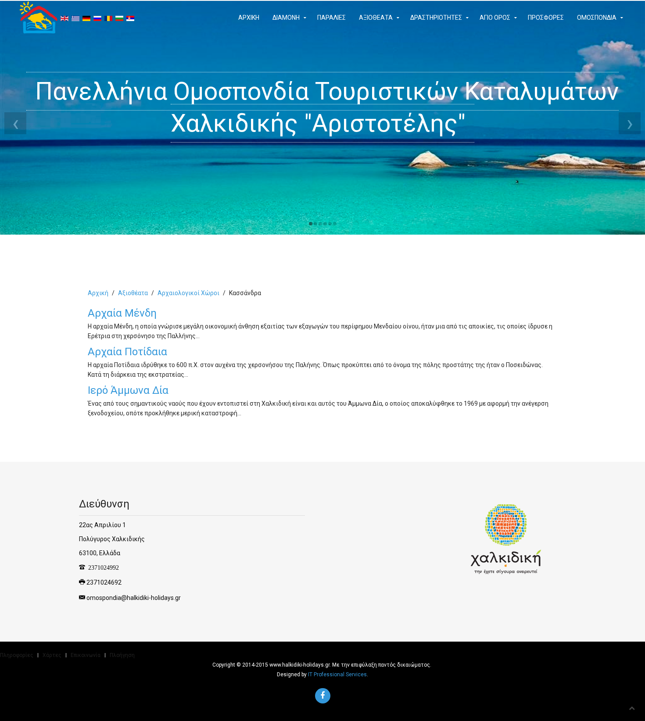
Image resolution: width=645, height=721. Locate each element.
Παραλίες (331, 17)
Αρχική (248, 17)
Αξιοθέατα (376, 17)
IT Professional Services (337, 674)
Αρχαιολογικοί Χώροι (188, 292)
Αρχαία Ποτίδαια (127, 352)
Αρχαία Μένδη (122, 313)
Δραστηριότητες (436, 17)
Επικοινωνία (85, 655)
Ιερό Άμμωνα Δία (128, 390)
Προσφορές (546, 17)
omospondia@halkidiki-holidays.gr (133, 597)
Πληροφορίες (16, 655)
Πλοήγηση (122, 655)
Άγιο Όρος (495, 17)
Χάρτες (52, 655)
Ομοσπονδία (596, 17)
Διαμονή (286, 17)
